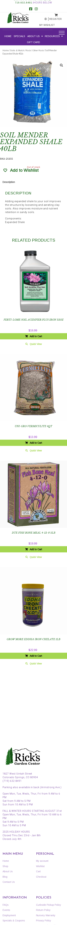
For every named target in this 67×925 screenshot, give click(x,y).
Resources (52, 36)
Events (6, 910)
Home (8, 36)
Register (53, 19)
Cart (38, 871)
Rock (28, 50)
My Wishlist (43, 25)
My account (43, 19)
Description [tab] (9, 182)
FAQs (6, 904)
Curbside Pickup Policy (48, 904)
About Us (33, 36)
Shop (5, 866)
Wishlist (40, 866)
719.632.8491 (23, 2)
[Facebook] (30, 9)
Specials (19, 36)
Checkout (41, 876)
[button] (61, 65)
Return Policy (43, 910)
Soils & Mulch (17, 50)
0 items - (53, 14)
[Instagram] (36, 9)
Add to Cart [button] (36, 336)
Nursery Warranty (45, 915)
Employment (9, 915)
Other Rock (38, 50)
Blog (5, 876)
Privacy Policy (43, 920)
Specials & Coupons (14, 920)
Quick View (36, 344)
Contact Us (9, 882)
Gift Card (33, 42)
